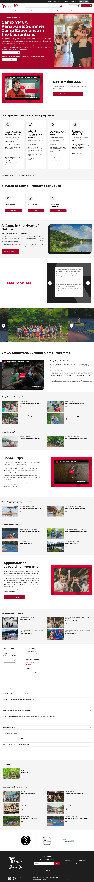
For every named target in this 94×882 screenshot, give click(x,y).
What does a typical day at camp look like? (13, 688)
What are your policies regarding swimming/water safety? (17, 710)
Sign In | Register (58, 1)
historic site (14, 244)
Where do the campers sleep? (10, 733)
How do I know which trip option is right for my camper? (16, 744)
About (49, 1)
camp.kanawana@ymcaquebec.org (35, 672)
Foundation (73, 1)
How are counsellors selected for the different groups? (16, 738)
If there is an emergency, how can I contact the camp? (16, 705)
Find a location (86, 5)
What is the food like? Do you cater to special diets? (15, 693)
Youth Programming (44, 11)
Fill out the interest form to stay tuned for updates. (67, 93)
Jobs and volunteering (71, 863)
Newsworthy (68, 860)
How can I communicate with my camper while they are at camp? (18, 699)
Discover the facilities (9, 251)
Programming (73, 5)
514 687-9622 (29, 664)
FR (91, 1)
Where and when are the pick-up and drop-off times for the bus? (18, 722)
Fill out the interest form (8, 59)
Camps (8, 17)
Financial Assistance (84, 858)
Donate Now (83, 1)
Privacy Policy (35, 877)
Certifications (58, 11)
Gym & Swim (18, 11)
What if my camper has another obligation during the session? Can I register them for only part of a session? (29, 716)
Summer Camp (30, 11)
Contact (66, 1)
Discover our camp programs (9, 52)
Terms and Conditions (43, 877)
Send (57, 863)
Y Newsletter (68, 858)
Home (3, 17)
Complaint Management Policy (55, 877)
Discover (13, 210)
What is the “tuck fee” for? (9, 727)
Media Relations (83, 860)
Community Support (72, 11)
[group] (13, 144)
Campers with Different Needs (10, 750)
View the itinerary (8, 660)
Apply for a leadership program (13, 597)
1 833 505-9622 (30, 662)
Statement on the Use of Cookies (39, 879)
